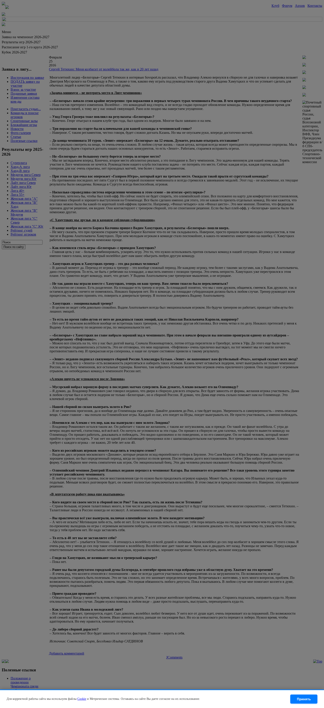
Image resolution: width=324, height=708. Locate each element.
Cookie (81, 698)
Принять (304, 699)
